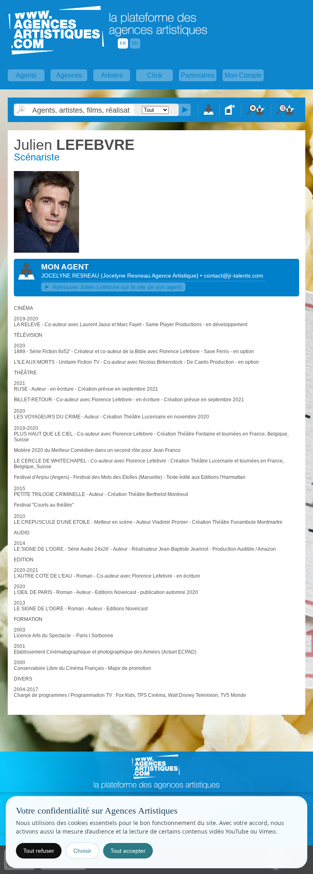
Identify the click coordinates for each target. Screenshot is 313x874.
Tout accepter (127, 850)
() (150, 275)
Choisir (82, 850)
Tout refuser (38, 850)
